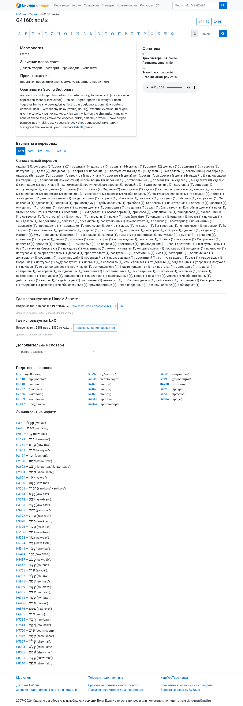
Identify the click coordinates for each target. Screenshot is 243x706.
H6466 (20, 603)
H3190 (20, 483)
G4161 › (219, 22)
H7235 (20, 619)
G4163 (92, 394)
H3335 (20, 505)
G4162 (92, 389)
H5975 (20, 581)
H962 (19, 434)
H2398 (20, 461)
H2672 (20, 466)
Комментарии (127, 5)
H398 (19, 423)
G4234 (164, 399)
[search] (223, 33)
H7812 (20, 636)
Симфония (91, 5)
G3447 (20, 404)
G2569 (20, 399)
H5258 (20, 537)
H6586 (20, 609)
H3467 (20, 510)
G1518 (20, 379)
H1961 (20, 450)
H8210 (20, 663)
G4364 (92, 404)
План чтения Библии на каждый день (186, 685)
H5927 (20, 576)
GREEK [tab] (61, 151)
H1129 (20, 439)
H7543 (20, 625)
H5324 (20, 543)
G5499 (164, 379)
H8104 (20, 658)
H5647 (20, 565)
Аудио (76, 5)
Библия (21, 14)
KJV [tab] (30, 151)
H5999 (20, 587)
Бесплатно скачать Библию (180, 690)
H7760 (20, 630)
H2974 (20, 477)
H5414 (20, 554)
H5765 (20, 570)
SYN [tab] (21, 151)
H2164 (20, 455)
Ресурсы (146, 5)
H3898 (20, 521)
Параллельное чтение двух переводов (115, 690)
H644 (19, 428)
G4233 (164, 394)
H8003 (20, 647)
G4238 (78, 127)
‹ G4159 (204, 22)
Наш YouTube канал (174, 677)
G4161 (92, 384)
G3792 (92, 374)
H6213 (20, 598)
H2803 (20, 472)
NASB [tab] (49, 151)
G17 (18, 374)
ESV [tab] (39, 151)
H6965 (20, 614)
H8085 (20, 652)
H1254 (20, 445)
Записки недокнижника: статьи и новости (46, 690)
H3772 (20, 516)
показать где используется (91, 306)
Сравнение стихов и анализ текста (113, 685)
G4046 (92, 379)
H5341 (20, 548)
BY (121, 306)
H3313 (20, 494)
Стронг (34, 14)
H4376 (20, 527)
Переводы (61, 5)
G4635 (164, 374)
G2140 (20, 384)
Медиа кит (24, 677)
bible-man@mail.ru (199, 700)
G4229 (164, 389)
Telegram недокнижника (105, 677)
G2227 (20, 389)
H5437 (20, 559)
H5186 (20, 532)
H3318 (20, 499)
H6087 (20, 592)
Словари (108, 5)
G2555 (20, 394)
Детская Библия (27, 685)
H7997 (20, 641)
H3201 (20, 488)
